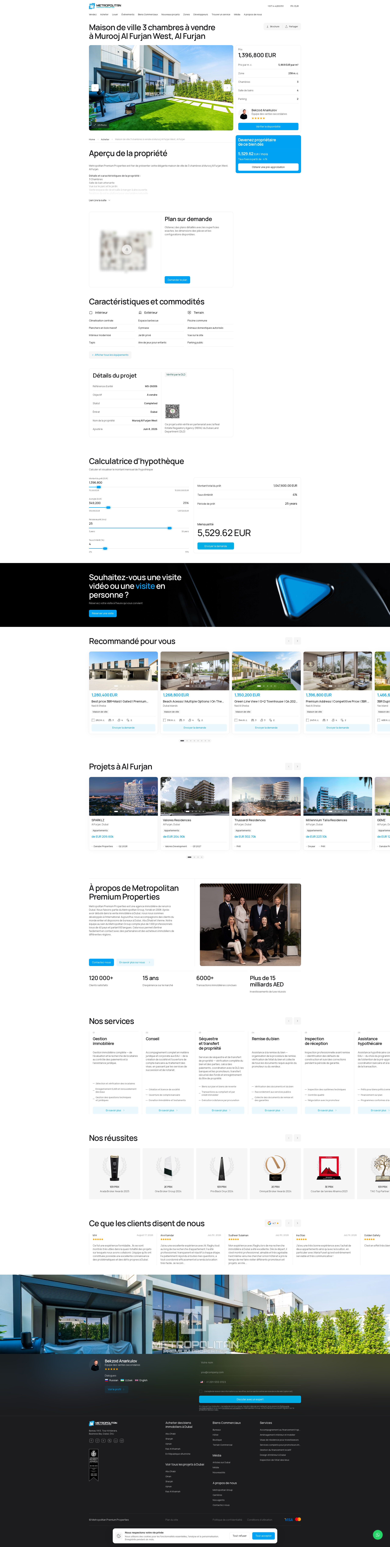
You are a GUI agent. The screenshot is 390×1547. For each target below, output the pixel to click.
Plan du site (171, 1519)
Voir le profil (114, 1389)
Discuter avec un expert (250, 1399)
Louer (115, 14)
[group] (123, 692)
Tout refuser (240, 1535)
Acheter (104, 14)
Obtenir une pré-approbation (268, 167)
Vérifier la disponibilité (268, 126)
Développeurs (200, 14)
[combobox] (204, 1381)
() (98, 478)
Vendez (93, 14)
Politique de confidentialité (227, 1519)
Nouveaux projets (170, 14)
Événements (128, 14)
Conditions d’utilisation (231, 1408)
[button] (95, 87)
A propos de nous (253, 14)
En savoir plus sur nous (132, 962)
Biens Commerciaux (148, 14)
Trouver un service (221, 14)
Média (237, 14)
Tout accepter (263, 1535)
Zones (186, 14)
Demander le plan (177, 280)
